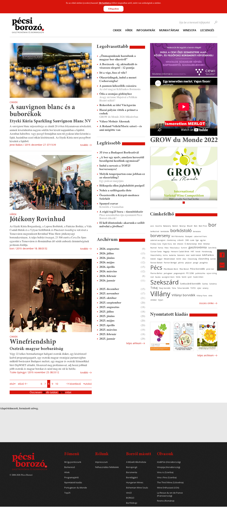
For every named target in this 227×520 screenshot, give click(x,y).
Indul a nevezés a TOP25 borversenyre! (114, 167)
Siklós (178, 277)
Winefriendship (33, 342)
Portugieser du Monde (75, 487)
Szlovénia (213, 284)
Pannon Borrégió (170, 262)
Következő (75, 383)
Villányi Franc (202, 295)
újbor (199, 288)
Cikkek (117, 30)
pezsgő (195, 262)
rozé (152, 277)
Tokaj (154, 288)
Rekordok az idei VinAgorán (117, 105)
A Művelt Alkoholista (136, 462)
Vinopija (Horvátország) (168, 467)
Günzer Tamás (156, 251)
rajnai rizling (212, 273)
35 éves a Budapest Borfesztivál (119, 152)
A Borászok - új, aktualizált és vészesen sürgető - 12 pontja (118, 65)
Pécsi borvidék (197, 268)
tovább (84, 144)
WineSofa (189, 30)
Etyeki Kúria (167, 244)
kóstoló (153, 259)
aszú (152, 226)
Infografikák (145, 30)
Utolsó (88, 383)
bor (212, 224)
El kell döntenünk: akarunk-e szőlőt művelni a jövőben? (122, 224)
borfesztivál (154, 231)
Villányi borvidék (183, 295)
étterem (180, 244)
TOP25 (193, 288)
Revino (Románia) (165, 500)
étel (174, 244)
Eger (197, 240)
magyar (160, 259)
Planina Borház (156, 273)
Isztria (165, 255)
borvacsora (197, 231)
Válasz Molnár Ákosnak (114, 121)
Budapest (188, 236)
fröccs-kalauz (175, 248)
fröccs (167, 248)
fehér (200, 244)
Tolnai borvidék (183, 288)
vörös (210, 295)
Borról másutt (138, 454)
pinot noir (210, 269)
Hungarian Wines (134, 482)
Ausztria (158, 226)
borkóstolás (165, 231)
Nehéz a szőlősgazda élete (115, 190)
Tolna (174, 288)
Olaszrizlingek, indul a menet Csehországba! (117, 79)
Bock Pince (203, 226)
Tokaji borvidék (164, 288)
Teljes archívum (205, 355)
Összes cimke (206, 303)
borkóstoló (181, 230)
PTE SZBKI (190, 273)
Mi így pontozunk (72, 462)
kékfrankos (208, 255)
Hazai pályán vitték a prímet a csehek (118, 111)
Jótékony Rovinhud (37, 219)
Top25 (67, 492)
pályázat (188, 262)
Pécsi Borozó (184, 269)
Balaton (175, 226)
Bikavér (190, 226)
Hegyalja (166, 251)
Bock (195, 226)
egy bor (203, 240)
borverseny (160, 235)
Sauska (158, 277)
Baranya (182, 226)
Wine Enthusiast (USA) (168, 487)
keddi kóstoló (196, 255)
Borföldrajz (131, 503)
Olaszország (192, 259)
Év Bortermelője (191, 244)
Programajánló (71, 477)
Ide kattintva (105, 3)
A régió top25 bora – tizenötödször (121, 211)
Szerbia (205, 284)
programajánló (179, 273)
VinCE (129, 492)
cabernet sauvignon (158, 240)
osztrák (213, 259)
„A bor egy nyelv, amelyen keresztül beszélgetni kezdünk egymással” (121, 158)
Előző (21, 383)
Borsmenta (131, 472)
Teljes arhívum (133, 343)
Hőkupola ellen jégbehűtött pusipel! (122, 185)
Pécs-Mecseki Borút (171, 269)
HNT (192, 251)
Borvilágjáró (132, 477)
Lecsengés (207, 30)
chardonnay (171, 240)
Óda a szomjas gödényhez (115, 93)
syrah (190, 277)
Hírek (129, 30)
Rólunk (101, 454)
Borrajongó (131, 467)
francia (160, 248)
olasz (184, 259)
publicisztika (200, 273)
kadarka (172, 255)
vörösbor (153, 300)
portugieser (168, 273)
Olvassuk (165, 454)
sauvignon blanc (168, 277)
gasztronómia (197, 247)
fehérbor (206, 244)
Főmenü (71, 454)
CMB (187, 240)
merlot (178, 259)
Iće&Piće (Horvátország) (168, 462)
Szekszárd (164, 282)
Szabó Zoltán (198, 277)
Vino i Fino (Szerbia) (166, 477)
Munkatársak (169, 30)
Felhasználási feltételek (107, 467)
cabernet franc (200, 236)
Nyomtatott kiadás (73, 482)
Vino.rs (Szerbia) (165, 472)
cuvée (192, 240)
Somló (184, 277)
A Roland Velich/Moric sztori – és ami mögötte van (120, 127)
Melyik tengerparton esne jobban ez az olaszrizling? (122, 175)
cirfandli (180, 240)
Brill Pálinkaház (177, 236)
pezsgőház (204, 262)
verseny (205, 288)
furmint (184, 248)
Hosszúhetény (156, 255)
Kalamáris (181, 255)
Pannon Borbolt (156, 262)
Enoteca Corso (155, 244)
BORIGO (130, 497)
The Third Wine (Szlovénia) (170, 482)
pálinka (181, 262)
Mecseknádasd (169, 259)
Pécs (156, 267)
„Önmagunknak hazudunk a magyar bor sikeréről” (117, 57)
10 (56, 383)
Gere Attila (212, 248)
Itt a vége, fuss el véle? (113, 72)
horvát (197, 251)
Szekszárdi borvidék (190, 283)
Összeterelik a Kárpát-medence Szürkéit (119, 196)
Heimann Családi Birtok (180, 251)
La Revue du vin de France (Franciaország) (170, 494)
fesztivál (153, 248)
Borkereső (69, 467)
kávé (187, 255)
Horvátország (207, 251)
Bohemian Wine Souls (137, 487)
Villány (160, 293)
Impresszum (101, 462)
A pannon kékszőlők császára (117, 85)
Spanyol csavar (108, 203)
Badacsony (167, 226)
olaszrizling (203, 258)
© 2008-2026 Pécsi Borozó (21, 474)
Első (12, 383)
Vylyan (160, 300)
